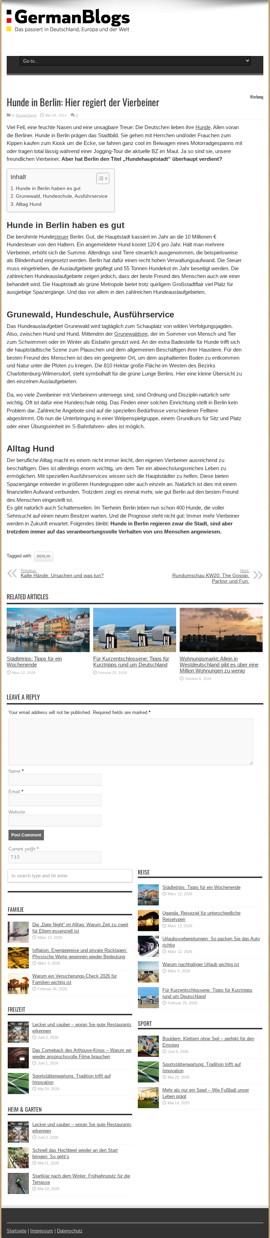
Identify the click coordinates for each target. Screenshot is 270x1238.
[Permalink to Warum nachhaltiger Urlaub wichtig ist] (148, 981)
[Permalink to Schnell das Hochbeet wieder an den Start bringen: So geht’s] (18, 1166)
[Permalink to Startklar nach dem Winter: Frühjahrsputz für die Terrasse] (18, 1192)
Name (14, 771)
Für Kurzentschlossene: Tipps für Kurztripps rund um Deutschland (131, 662)
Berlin (43, 556)
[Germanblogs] (68, 26)
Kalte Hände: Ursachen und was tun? (62, 573)
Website (16, 812)
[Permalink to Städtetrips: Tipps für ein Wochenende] (48, 650)
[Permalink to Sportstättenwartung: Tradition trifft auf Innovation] (18, 1092)
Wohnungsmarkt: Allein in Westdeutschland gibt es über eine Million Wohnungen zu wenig (219, 665)
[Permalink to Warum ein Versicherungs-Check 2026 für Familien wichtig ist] (18, 992)
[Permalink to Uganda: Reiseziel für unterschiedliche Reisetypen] (148, 929)
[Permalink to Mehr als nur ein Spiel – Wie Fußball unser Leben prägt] (148, 1106)
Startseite (16, 1230)
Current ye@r (23, 849)
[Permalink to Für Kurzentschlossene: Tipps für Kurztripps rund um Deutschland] (134, 650)
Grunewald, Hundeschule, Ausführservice (62, 196)
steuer (61, 237)
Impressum (41, 1230)
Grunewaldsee (131, 334)
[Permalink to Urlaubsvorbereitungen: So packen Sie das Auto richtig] (148, 955)
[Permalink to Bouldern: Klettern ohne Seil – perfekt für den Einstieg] (148, 1055)
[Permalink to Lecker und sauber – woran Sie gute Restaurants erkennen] (18, 1041)
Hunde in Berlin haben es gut (48, 188)
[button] (99, 178)
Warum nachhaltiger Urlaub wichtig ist (200, 964)
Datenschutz (70, 1230)
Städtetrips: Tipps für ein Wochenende (34, 662)
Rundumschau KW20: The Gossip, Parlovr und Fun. (210, 576)
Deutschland (26, 115)
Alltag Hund (28, 204)
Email (14, 791)
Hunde (203, 127)
